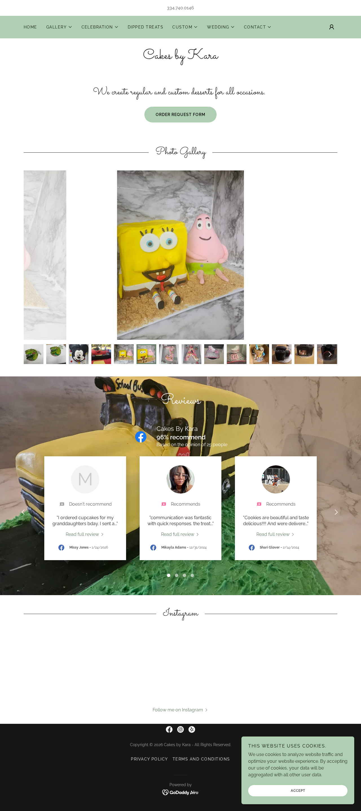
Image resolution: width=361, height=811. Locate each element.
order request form (180, 114)
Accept (298, 791)
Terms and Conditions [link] (201, 759)
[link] (180, 57)
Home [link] (30, 27)
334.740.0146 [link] (180, 7)
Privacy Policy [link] (149, 759)
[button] (59, 27)
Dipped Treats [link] (145, 27)
